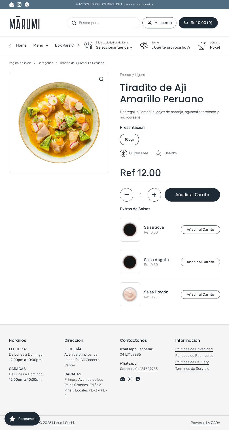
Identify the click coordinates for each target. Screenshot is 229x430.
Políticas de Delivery (192, 362)
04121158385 (130, 354)
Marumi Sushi (63, 423)
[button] (198, 22)
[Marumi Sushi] (24, 23)
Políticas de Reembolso (194, 355)
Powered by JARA (205, 423)
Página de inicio (20, 63)
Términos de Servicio (192, 368)
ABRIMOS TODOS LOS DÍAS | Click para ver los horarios (114, 4)
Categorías (45, 63)
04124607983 (146, 369)
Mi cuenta (163, 22)
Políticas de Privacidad (194, 349)
